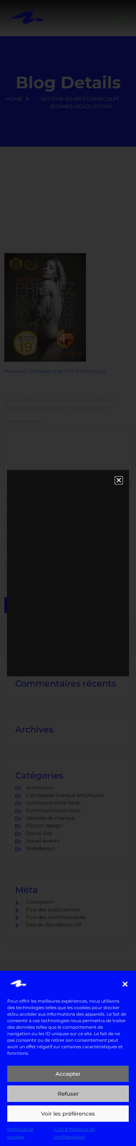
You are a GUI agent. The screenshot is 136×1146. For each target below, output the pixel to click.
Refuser (68, 1093)
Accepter (68, 1073)
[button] (125, 983)
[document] (68, 573)
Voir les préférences (68, 1113)
